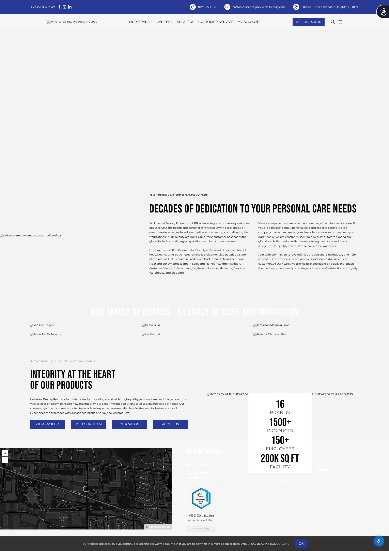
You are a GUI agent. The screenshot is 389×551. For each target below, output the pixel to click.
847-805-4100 (207, 7)
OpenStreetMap (159, 526)
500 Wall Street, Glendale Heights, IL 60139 (330, 7)
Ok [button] (301, 544)
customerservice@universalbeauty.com (259, 7)
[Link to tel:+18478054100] (193, 7)
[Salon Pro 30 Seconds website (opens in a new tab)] (83, 344)
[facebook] (59, 7)
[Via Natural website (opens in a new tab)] (195, 344)
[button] (333, 21)
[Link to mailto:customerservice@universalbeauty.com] (227, 7)
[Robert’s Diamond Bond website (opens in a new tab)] (306, 344)
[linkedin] (70, 7)
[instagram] (64, 7)
